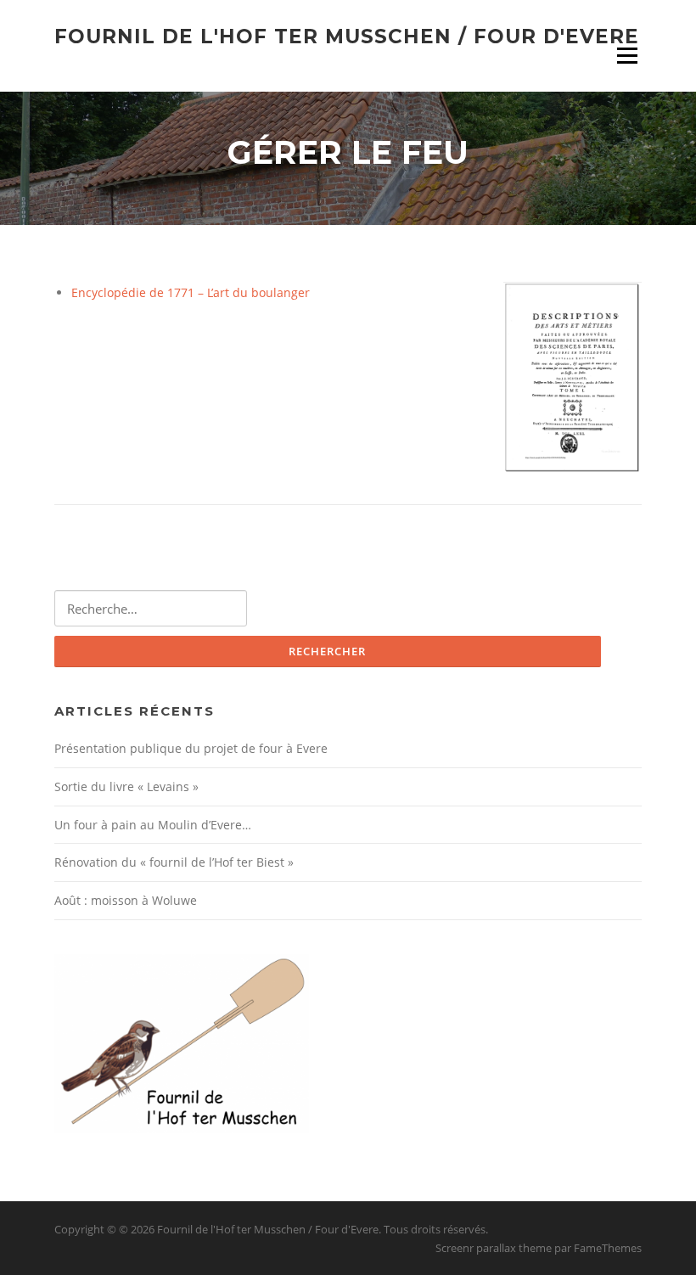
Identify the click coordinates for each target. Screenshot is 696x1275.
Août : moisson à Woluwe (125, 900)
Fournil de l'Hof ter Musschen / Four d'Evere (346, 36)
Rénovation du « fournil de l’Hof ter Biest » (174, 862)
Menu (627, 56)
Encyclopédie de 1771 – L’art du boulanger (190, 292)
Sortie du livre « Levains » (126, 786)
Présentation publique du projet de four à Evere (191, 748)
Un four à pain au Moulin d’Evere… (152, 825)
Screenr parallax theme (493, 1247)
